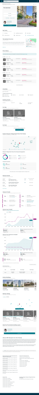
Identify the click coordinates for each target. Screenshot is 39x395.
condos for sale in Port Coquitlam (7, 379)
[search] (12, 1)
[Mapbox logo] (4, 149)
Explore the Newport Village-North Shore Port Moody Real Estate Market (10, 356)
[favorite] (13, 110)
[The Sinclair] (12, 280)
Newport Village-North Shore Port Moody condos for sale (30, 201)
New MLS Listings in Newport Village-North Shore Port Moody (27, 377)
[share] (34, 4)
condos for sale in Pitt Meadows (7, 384)
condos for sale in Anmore (23, 362)
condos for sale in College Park (24, 360)
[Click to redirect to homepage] (1, 1)
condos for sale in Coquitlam (7, 378)
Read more (4, 47)
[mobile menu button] (38, 1)
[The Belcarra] (33, 280)
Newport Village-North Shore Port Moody (7, 4)
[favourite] (36, 4)
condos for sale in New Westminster (8, 383)
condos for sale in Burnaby (6, 380)
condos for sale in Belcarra (23, 365)
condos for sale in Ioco (23, 366)
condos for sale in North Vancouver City (8, 385)
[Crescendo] (22, 280)
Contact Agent (10, 25)
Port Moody (13, 4)
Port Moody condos (9, 42)
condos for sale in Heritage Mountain (25, 361)
